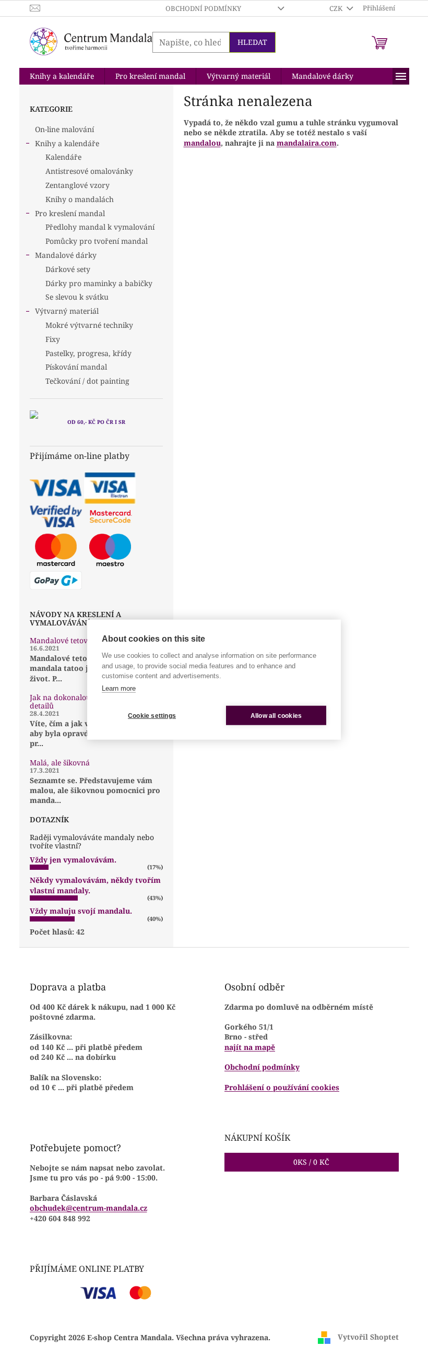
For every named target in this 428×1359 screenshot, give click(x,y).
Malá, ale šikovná (60, 762)
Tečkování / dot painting (87, 381)
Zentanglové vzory (77, 185)
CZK (336, 8)
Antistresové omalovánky (89, 171)
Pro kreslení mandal (70, 213)
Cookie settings (152, 715)
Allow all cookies (276, 715)
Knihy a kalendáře (67, 143)
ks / (311, 1162)
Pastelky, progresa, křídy (88, 353)
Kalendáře (63, 157)
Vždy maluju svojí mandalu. (81, 911)
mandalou (202, 143)
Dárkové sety (67, 269)
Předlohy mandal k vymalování (99, 227)
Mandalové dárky (66, 255)
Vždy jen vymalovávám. (73, 860)
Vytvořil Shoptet (368, 1337)
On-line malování (64, 129)
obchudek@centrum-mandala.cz (88, 1208)
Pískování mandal (76, 367)
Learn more (119, 688)
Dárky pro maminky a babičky (98, 283)
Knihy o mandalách (79, 199)
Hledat (252, 42)
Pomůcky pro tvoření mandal (96, 241)
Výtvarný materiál (67, 311)
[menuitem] (61, 76)
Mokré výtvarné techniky (89, 325)
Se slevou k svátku (77, 297)
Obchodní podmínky (203, 8)
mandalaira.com (307, 143)
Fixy (52, 339)
